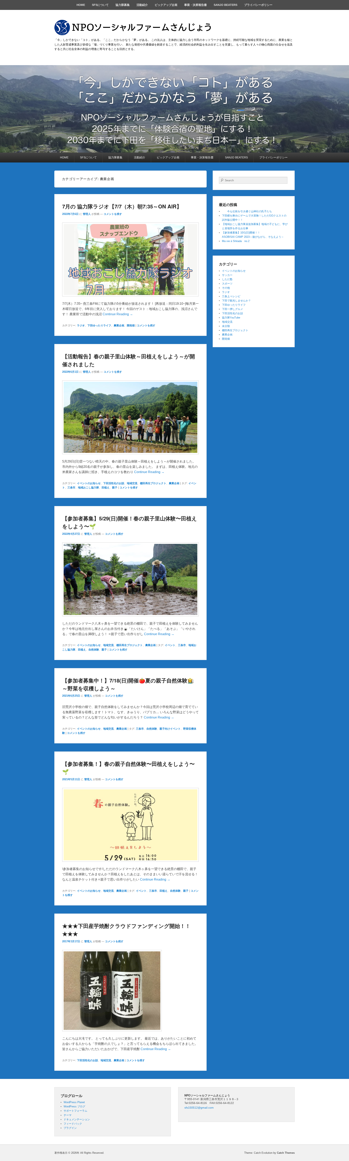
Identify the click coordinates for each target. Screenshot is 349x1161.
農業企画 (119, 325)
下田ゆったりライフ (99, 325)
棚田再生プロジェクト (153, 483)
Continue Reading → (118, 314)
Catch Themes (286, 1152)
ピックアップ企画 (166, 4)
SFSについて (100, 4)
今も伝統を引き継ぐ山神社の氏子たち (247, 211)
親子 (114, 487)
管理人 (87, 213)
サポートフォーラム (75, 1110)
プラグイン (70, 1127)
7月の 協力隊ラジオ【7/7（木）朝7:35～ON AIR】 (122, 206)
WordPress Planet (74, 1102)
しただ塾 (227, 279)
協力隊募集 (123, 4)
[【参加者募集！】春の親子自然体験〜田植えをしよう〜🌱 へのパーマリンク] (130, 863)
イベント (170, 645)
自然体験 (93, 649)
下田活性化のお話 (113, 483)
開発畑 (131, 325)
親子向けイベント (170, 728)
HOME (81, 4)
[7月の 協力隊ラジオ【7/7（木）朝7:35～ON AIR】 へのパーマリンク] (130, 298)
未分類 (226, 326)
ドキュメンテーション (77, 1119)
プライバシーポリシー (258, 4)
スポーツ (227, 283)
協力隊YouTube (231, 317)
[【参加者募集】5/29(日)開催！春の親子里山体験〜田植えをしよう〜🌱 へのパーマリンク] (130, 618)
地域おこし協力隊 (88, 487)
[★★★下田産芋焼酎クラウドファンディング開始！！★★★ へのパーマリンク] (112, 1033)
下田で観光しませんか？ (236, 300)
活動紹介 (142, 4)
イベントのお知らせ (89, 483)
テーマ (67, 1115)
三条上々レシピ (231, 296)
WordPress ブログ (74, 1106)
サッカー (227, 275)
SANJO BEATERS (225, 4)
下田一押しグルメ (232, 309)
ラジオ (81, 325)
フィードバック (73, 1123)
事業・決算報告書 (195, 4)
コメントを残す (113, 213)
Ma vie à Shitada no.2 (235, 241)
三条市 (71, 487)
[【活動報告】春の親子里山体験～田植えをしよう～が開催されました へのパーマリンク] (130, 456)
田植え (105, 487)
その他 (226, 287)
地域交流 (132, 483)
